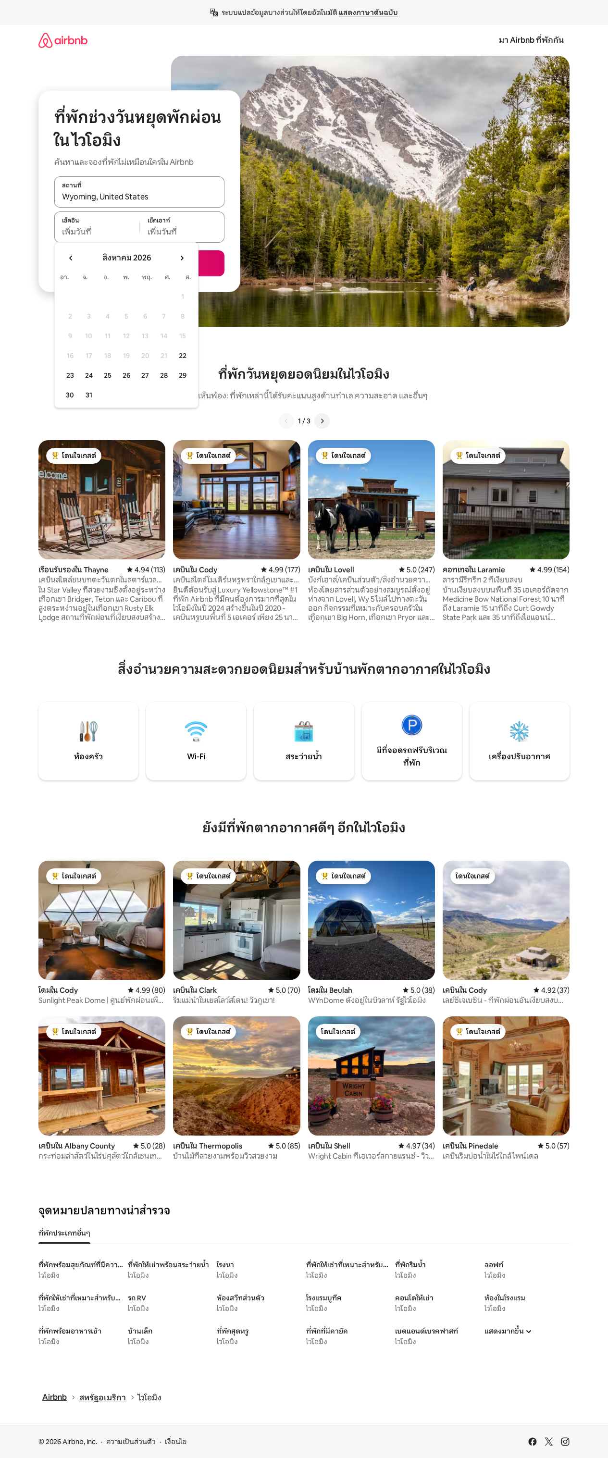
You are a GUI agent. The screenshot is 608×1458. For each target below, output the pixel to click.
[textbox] (97, 232)
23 (70, 375)
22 (182, 355)
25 (108, 375)
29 (182, 375)
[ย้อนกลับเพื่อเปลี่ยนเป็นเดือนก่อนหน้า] (71, 258)
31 (89, 395)
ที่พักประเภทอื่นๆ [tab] (64, 1233)
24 (89, 375)
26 (126, 375)
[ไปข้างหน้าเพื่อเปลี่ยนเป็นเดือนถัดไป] (182, 258)
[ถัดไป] (322, 421)
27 (145, 375)
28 (164, 375)
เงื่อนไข (175, 1441)
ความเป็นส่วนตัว (131, 1441)
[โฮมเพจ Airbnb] (62, 40)
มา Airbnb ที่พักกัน (531, 40)
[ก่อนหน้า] (286, 421)
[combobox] (139, 197)
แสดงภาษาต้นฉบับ (368, 12)
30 (70, 395)
